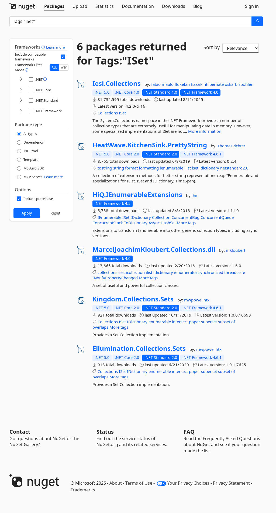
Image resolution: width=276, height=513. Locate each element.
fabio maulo (163, 84)
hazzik (197, 84)
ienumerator (185, 272)
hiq (196, 195)
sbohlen (246, 84)
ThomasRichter (231, 145)
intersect (180, 321)
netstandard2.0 (234, 168)
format (131, 168)
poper (194, 321)
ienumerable (171, 168)
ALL (54, 67)
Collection (161, 217)
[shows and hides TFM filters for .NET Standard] (21, 100)
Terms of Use (138, 483)
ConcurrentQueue (217, 217)
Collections (108, 112)
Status (105, 431)
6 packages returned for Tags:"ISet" (132, 53)
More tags (186, 222)
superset (209, 321)
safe (241, 272)
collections (107, 272)
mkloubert (235, 250)
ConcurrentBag (185, 217)
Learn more (55, 47)
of (233, 321)
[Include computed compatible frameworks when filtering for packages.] (63, 56)
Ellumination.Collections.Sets (139, 348)
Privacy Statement (231, 483)
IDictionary (140, 217)
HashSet (168, 222)
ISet (122, 112)
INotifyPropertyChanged (115, 277)
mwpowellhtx (196, 300)
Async (154, 222)
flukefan (183, 84)
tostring (105, 168)
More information (204, 131)
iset (195, 168)
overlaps (100, 327)
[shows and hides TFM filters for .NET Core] (21, 90)
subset (224, 321)
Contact (19, 431)
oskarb (232, 84)
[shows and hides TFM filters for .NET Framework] (21, 111)
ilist (187, 168)
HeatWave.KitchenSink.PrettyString (149, 145)
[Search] (257, 21)
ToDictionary (135, 222)
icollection (135, 272)
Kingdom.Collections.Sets (133, 299)
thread (230, 272)
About (115, 483)
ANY (64, 67)
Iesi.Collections (116, 83)
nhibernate (214, 84)
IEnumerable (109, 217)
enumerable (160, 321)
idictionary (209, 168)
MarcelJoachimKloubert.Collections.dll (153, 249)
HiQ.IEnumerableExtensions (137, 195)
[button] (44, 47)
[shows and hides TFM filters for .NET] (21, 79)
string (118, 168)
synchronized (210, 272)
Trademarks (83, 490)
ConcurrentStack (107, 222)
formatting (149, 168)
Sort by (211, 47)
